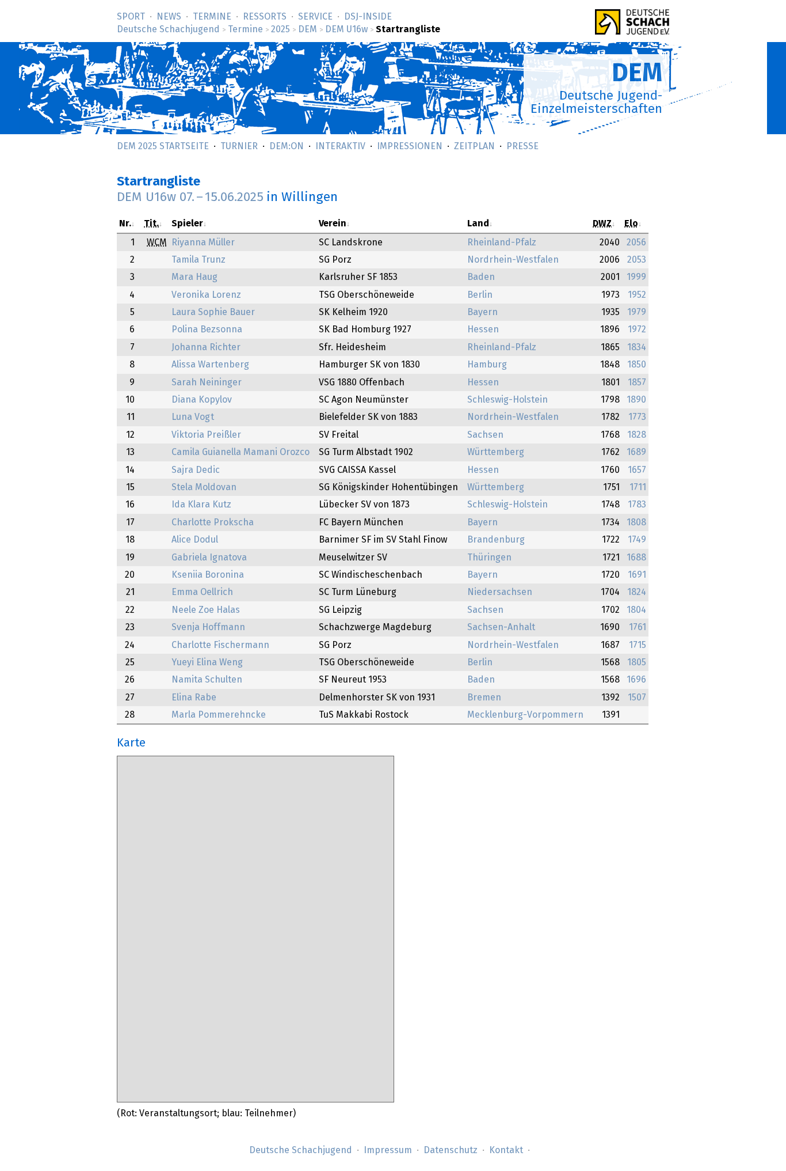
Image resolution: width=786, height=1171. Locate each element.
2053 (636, 259)
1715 (637, 645)
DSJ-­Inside (368, 16)
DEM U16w (346, 29)
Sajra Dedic (195, 470)
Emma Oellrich (202, 592)
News (169, 16)
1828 (636, 434)
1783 (637, 504)
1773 (637, 417)
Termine (212, 16)
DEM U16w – (190, 197)
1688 (636, 557)
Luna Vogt (192, 417)
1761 (637, 627)
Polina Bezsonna (206, 329)
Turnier (239, 146)
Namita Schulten (206, 679)
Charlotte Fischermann (220, 645)
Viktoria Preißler (206, 434)
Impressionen (409, 146)
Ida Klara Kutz (201, 504)
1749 (637, 539)
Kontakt (506, 1150)
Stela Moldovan (203, 487)
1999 (636, 277)
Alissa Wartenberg (210, 364)
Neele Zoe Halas (205, 610)
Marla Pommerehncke (218, 714)
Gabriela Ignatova (209, 557)
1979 (636, 312)
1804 (636, 610)
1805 (636, 662)
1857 (637, 382)
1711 (637, 487)
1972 (637, 329)
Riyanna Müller (203, 242)
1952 (637, 295)
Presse (522, 146)
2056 (636, 242)
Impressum (388, 1150)
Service (315, 16)
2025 (280, 29)
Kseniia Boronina (207, 574)
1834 (636, 347)
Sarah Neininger (206, 382)
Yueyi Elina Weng (207, 662)
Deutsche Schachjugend (168, 29)
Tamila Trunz (198, 259)
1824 (636, 592)
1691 (637, 574)
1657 (637, 470)
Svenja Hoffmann (208, 627)
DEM (307, 29)
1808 (636, 522)
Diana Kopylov (201, 399)
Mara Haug (194, 277)
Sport (131, 16)
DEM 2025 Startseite (163, 146)
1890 (636, 399)
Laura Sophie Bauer (213, 312)
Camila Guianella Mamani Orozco (240, 452)
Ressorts (265, 16)
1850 (636, 364)
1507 (637, 697)
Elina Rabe (193, 697)
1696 (636, 679)
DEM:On (286, 146)
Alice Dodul (194, 539)
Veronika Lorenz (206, 295)
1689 (636, 452)
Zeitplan (474, 146)
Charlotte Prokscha (212, 522)
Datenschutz (450, 1150)
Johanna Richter (206, 347)
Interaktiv (340, 146)
